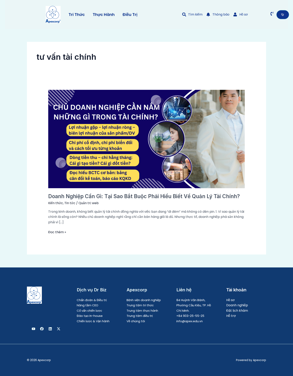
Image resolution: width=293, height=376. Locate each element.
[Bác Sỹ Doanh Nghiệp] (33, 329)
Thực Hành (104, 14)
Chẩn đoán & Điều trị (92, 300)
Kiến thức (55, 203)
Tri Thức (77, 14)
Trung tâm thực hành (142, 310)
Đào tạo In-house (90, 316)
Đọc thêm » (57, 232)
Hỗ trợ (231, 315)
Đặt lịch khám (237, 310)
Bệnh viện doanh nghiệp (144, 300)
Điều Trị (130, 14)
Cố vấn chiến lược (89, 310)
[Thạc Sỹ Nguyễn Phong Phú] (42, 329)
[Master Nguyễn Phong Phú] (58, 329)
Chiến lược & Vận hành (93, 321)
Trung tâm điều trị (140, 316)
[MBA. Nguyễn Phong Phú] (50, 329)
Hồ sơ (230, 300)
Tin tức (69, 203)
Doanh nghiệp (237, 305)
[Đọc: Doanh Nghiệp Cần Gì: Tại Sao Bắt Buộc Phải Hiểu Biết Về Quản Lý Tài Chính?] (146, 138)
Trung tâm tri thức (140, 305)
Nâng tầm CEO (87, 305)
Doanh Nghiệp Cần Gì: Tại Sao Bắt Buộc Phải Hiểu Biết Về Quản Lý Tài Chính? (144, 196)
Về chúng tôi (136, 321)
